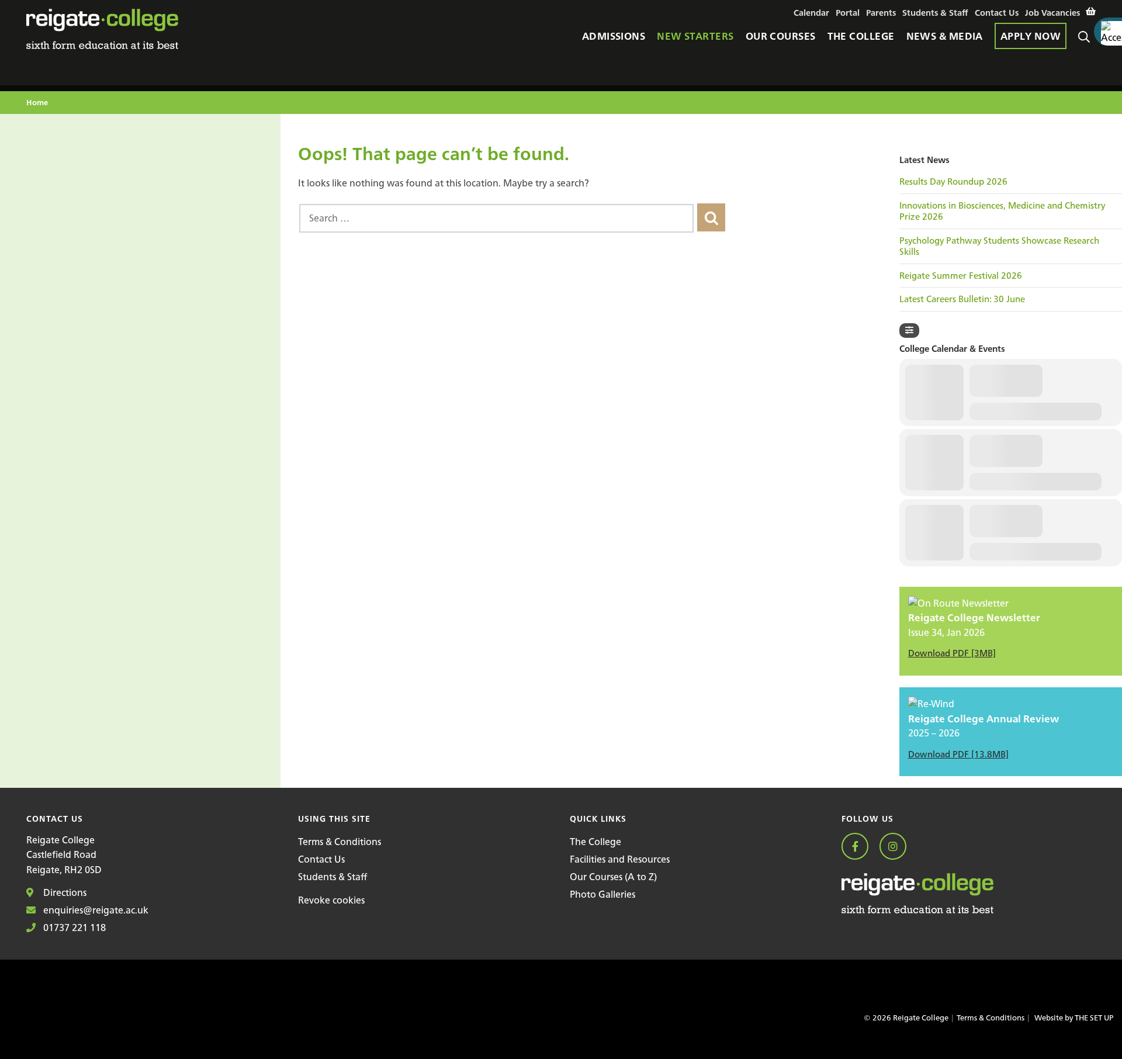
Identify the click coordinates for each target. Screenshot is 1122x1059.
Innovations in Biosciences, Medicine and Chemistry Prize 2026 (1002, 211)
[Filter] (909, 330)
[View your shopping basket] (1091, 12)
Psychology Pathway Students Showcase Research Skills (999, 246)
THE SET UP (1094, 1018)
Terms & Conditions (339, 841)
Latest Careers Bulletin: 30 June (962, 299)
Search (1087, 51)
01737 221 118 (73, 927)
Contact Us (321, 859)
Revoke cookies (331, 900)
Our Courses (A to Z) (613, 876)
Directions (63, 892)
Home (37, 103)
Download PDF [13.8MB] (958, 754)
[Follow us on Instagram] (897, 847)
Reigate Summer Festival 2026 (960, 276)
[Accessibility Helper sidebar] (1108, 32)
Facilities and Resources (620, 859)
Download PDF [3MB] (952, 653)
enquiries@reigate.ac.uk (94, 910)
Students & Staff (332, 876)
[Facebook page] (859, 847)
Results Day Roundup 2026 (953, 182)
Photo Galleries (602, 894)
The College (595, 841)
